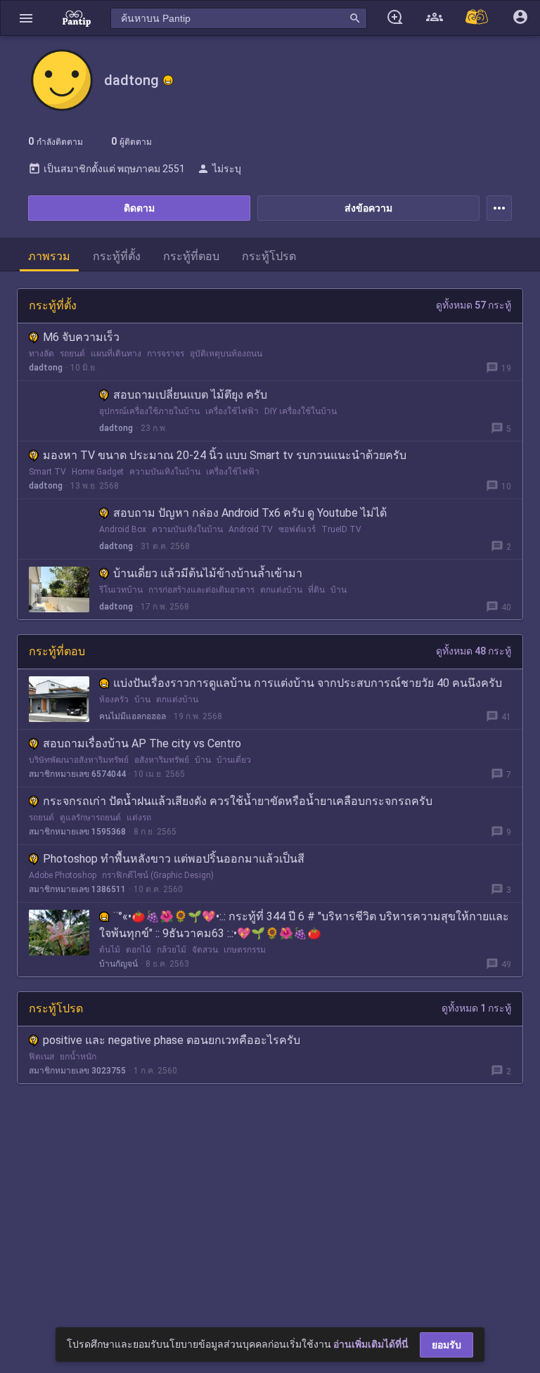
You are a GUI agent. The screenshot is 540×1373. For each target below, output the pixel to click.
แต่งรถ (139, 818)
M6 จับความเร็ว (81, 337)
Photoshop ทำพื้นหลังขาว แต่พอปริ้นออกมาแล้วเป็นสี (173, 858)
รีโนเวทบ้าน (121, 590)
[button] (26, 18)
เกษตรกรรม (245, 950)
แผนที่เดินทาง (116, 354)
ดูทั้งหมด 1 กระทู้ (476, 1008)
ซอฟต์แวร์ (297, 529)
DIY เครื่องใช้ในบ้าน (300, 411)
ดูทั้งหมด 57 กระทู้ (473, 305)
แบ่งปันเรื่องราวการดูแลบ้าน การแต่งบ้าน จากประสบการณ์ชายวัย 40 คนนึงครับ (307, 683)
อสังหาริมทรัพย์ (161, 760)
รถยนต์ (72, 354)
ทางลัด (41, 354)
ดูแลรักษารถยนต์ (90, 818)
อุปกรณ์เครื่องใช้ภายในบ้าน (149, 411)
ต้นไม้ (109, 950)
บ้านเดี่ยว (234, 760)
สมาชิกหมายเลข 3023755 (77, 1071)
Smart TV (47, 472)
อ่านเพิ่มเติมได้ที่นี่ (371, 1344)
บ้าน (338, 590)
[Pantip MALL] (477, 18)
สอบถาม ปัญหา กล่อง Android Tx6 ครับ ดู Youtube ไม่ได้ (250, 513)
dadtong (46, 368)
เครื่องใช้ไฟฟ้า (232, 411)
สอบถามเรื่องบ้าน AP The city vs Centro (142, 743)
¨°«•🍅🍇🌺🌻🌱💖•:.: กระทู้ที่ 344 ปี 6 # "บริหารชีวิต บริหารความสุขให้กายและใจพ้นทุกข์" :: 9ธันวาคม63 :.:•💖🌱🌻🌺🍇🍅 (304, 925)
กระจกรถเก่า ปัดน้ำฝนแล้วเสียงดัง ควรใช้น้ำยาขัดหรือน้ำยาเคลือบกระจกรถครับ (237, 801)
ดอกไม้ (138, 950)
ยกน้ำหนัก (78, 1057)
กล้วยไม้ (171, 950)
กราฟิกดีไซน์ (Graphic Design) (158, 875)
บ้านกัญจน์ (118, 964)
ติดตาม (139, 208)
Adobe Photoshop (62, 875)
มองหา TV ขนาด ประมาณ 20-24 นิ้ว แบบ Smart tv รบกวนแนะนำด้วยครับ (224, 455)
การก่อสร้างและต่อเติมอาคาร (201, 590)
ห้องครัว (114, 699)
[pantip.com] (76, 18)
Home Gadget (98, 472)
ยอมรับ (446, 1345)
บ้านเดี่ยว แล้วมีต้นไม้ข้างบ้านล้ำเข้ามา (207, 573)
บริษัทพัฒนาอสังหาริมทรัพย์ (79, 760)
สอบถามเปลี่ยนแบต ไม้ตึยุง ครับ (190, 394)
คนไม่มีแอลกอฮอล (132, 716)
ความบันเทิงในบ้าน (164, 472)
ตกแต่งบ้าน (281, 590)
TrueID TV (341, 529)
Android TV (251, 529)
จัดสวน (205, 950)
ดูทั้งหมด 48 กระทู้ (473, 651)
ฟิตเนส (41, 1057)
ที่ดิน (316, 590)
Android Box (122, 529)
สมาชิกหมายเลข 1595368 (77, 832)
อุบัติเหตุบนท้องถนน (226, 354)
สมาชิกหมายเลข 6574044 (77, 774)
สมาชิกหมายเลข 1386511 (77, 889)
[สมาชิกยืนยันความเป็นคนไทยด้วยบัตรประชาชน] (168, 80)
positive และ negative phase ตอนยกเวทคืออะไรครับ (171, 1040)
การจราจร (165, 354)
